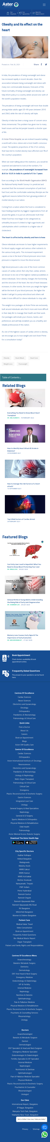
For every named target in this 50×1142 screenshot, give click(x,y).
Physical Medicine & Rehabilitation (24, 823)
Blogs (24, 741)
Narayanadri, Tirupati (24, 883)
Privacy (25, 1129)
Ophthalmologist (25, 1072)
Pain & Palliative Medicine (24, 1002)
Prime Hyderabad (24, 890)
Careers (24, 734)
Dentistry (24, 966)
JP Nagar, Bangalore (25, 1107)
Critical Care (24, 786)
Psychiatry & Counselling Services (24, 1012)
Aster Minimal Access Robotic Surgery (24, 834)
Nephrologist (25, 1065)
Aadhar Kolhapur (24, 855)
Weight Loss (8, 364)
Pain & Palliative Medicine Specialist (25, 1076)
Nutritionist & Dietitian (25, 1069)
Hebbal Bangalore (24, 858)
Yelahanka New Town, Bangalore (25, 1114)
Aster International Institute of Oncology (24, 760)
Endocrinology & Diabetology (24, 980)
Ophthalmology (24, 998)
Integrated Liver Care (24, 801)
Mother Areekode (24, 879)
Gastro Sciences (24, 797)
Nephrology (24, 812)
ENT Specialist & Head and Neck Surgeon (25, 1048)
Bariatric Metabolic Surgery (24, 963)
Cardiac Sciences (24, 697)
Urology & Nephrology (24, 775)
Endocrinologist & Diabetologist (25, 1055)
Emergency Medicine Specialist (25, 1051)
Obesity (6, 358)
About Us (24, 730)
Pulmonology (24, 830)
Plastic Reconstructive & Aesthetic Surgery (24, 793)
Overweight (23, 364)
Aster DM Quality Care (24, 744)
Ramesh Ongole (24, 897)
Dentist (25, 1041)
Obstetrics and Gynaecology (24, 704)
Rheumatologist (25, 1090)
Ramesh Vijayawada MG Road (24, 904)
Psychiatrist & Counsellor (25, 1087)
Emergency (24, 790)
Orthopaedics (24, 711)
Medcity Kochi (24, 865)
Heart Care (34, 358)
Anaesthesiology (24, 959)
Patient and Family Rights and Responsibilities (24, 945)
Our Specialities (25, 13)
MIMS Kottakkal (24, 876)
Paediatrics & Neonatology (24, 714)
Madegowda (24, 862)
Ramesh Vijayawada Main (24, 901)
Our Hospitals (13, 13)
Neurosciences (24, 764)
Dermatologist (25, 1044)
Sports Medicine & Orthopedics (24, 819)
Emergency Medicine (24, 977)
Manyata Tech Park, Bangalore (25, 1111)
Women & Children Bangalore (24, 915)
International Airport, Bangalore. (25, 1104)
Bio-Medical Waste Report (24, 938)
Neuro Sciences (24, 700)
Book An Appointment (40, 13)
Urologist (25, 1094)
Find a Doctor (24, 726)
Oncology (24, 707)
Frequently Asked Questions (24, 934)
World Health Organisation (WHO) (33, 180)
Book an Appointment (24, 737)
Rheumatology (24, 1016)
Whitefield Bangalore (24, 911)
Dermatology (24, 970)
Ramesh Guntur (24, 894)
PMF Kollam (24, 887)
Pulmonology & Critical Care (24, 718)
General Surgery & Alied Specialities (24, 808)
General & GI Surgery (24, 815)
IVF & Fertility (24, 984)
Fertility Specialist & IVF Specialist (25, 1058)
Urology (24, 804)
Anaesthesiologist (25, 1033)
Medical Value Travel (24, 924)
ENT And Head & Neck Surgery (24, 973)
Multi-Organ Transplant (24, 779)
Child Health (24, 826)
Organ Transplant (24, 941)
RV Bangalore (24, 908)
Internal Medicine (24, 987)
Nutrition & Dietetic (24, 995)
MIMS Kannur (24, 872)
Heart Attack (19, 358)
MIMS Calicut (24, 869)
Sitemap (36, 1129)
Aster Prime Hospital (12, 139)
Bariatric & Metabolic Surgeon (25, 1037)
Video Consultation (24, 927)
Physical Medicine (25, 1080)
